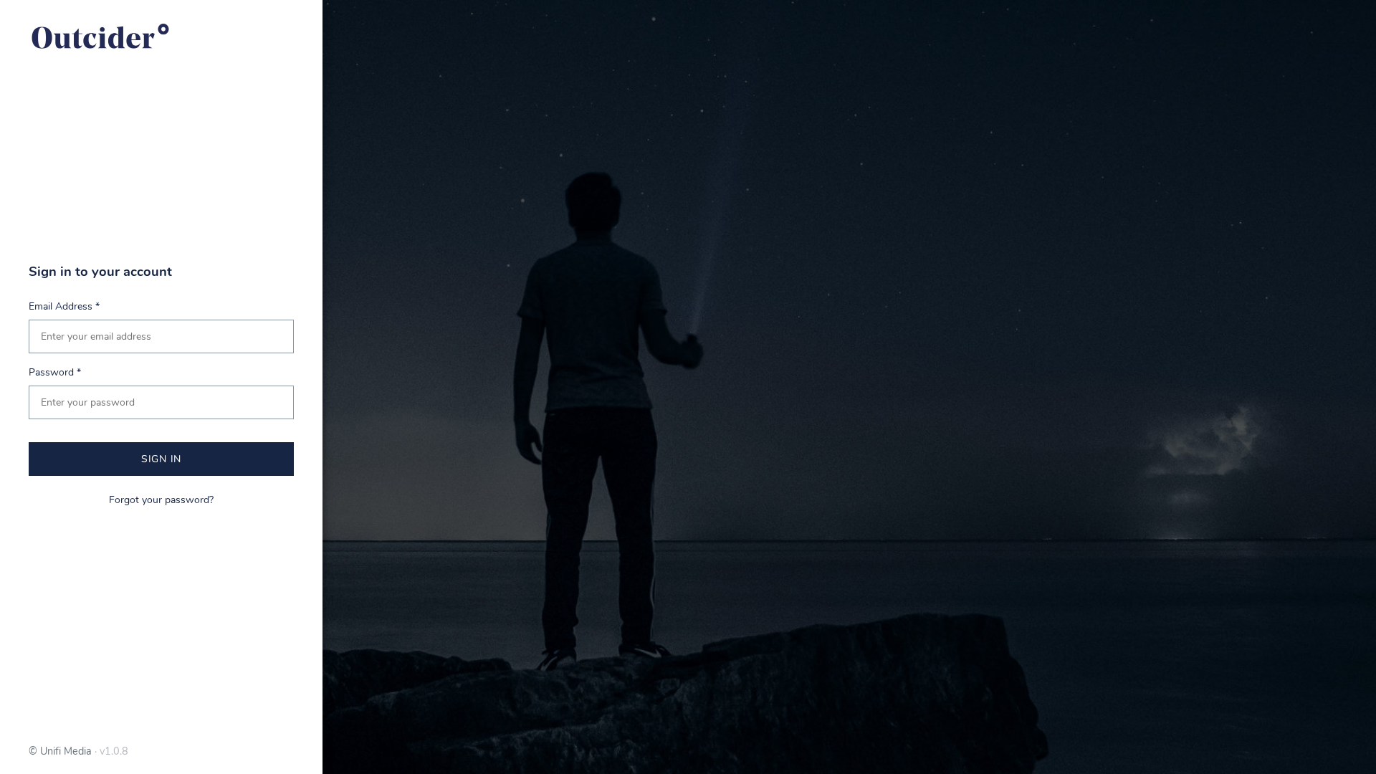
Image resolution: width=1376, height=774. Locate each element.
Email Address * (64, 306)
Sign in (161, 459)
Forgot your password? (161, 500)
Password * (55, 372)
